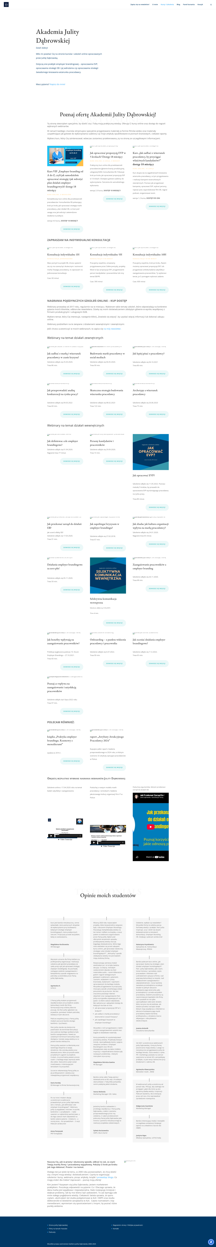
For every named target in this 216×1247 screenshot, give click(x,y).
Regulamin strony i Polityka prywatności (128, 1225)
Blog (178, 5)
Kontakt (116, 1229)
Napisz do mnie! (57, 84)
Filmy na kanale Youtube (58, 1229)
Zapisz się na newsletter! (139, 5)
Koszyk (200, 5)
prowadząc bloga (105, 1177)
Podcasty (52, 1232)
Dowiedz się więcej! (71, 229)
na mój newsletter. (112, 328)
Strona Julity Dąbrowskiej (58, 1225)
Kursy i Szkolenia (167, 5)
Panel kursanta (189, 5)
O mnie (155, 5)
